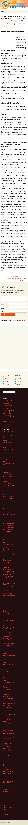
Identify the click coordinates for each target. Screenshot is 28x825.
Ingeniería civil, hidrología (8, 517)
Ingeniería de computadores (8, 527)
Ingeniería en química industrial (9, 655)
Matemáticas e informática (8, 793)
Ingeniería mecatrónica (7, 762)
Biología (19, 375)
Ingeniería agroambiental (7, 496)
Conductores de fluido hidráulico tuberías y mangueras (16, 279)
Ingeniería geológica (7, 705)
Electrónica (5, 457)
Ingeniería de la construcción (8, 534)
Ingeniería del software (7, 601)
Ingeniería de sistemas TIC (8, 586)
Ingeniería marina (6, 753)
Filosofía (19, 381)
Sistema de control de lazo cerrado (13, 24)
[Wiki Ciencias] (14, 5)
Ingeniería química (6, 769)
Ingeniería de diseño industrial (8, 529)
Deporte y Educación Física (8, 453)
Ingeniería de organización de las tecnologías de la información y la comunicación (8, 573)
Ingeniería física (6, 696)
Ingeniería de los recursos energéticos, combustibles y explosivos (8, 546)
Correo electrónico (4, 307)
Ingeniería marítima (6, 755)
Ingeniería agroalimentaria (8, 490)
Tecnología (5, 801)
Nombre (3, 304)
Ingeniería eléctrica (6, 603)
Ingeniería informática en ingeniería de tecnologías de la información (8, 738)
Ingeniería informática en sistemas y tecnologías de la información (9, 743)
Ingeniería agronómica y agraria (9, 501)
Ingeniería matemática (7, 757)
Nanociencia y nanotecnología (8, 797)
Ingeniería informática (7, 717)
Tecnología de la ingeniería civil (9, 807)
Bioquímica (5, 438)
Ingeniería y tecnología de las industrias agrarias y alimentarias (8, 783)
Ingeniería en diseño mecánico (8, 630)
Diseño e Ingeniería (6, 455)
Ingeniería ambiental (6, 506)
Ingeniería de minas (6, 552)
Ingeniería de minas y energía (8, 554)
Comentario (4, 295)
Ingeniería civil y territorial (8, 512)
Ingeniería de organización (8, 569)
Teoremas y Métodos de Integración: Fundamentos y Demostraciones (8, 402)
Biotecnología (5, 440)
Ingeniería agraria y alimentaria (9, 483)
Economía (19, 384)
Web (2, 311)
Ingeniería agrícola (6, 488)
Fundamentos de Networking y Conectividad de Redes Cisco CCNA (9, 421)
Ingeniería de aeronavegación (8, 523)
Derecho (7, 384)
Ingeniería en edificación (7, 632)
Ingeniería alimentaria (7, 504)
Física (4, 461)
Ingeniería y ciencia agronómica (9, 779)
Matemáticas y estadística (8, 795)
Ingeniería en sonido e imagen (8, 675)
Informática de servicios (7, 472)
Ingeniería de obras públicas (8, 557)
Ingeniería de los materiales (8, 539)
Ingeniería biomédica (7, 508)
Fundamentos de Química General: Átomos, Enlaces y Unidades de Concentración (9, 412)
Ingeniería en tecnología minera (9, 677)
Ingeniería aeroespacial (7, 474)
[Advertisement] (8, 41)
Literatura (19, 378)
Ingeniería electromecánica (8, 606)
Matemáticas (5, 791)
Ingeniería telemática (7, 777)
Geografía (7, 378)
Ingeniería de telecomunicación (9, 595)
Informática (5, 470)
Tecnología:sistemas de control (7, 26)
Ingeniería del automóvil (7, 597)
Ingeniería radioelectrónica (8, 771)
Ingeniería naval (6, 767)
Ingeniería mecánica (6, 759)
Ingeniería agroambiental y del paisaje (16, 20)
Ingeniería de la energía (7, 537)
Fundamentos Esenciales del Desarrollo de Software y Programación (8, 407)
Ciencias (7, 375)
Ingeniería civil (5, 510)
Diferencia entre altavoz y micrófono (11, 276)
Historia (7, 381)
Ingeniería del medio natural (8, 599)
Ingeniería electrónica (7, 608)
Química (4, 799)
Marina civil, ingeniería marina (8, 786)
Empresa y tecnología (7, 459)
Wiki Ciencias (4, 822)
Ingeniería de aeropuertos (8, 525)
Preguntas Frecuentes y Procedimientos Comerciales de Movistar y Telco (9, 417)
